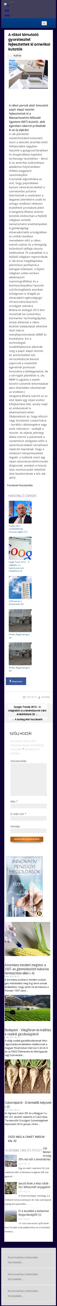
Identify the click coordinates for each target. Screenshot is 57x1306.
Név (14, 801)
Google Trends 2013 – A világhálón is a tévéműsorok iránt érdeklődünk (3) (19, 566)
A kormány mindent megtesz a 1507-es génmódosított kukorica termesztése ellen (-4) (27, 968)
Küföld (17, 55)
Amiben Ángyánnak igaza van (19, 635)
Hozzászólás (18, 761)
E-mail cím (18, 814)
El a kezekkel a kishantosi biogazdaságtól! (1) (34, 1213)
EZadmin (45, 697)
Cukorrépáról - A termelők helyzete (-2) (28, 1104)
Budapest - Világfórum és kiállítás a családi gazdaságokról (28, 1031)
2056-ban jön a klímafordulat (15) (16, 602)
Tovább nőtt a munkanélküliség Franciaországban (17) (18, 528)
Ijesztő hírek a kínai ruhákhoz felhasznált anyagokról (34, 1185)
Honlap (15, 826)
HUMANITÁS (12, 2)
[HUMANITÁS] (7, 11)
